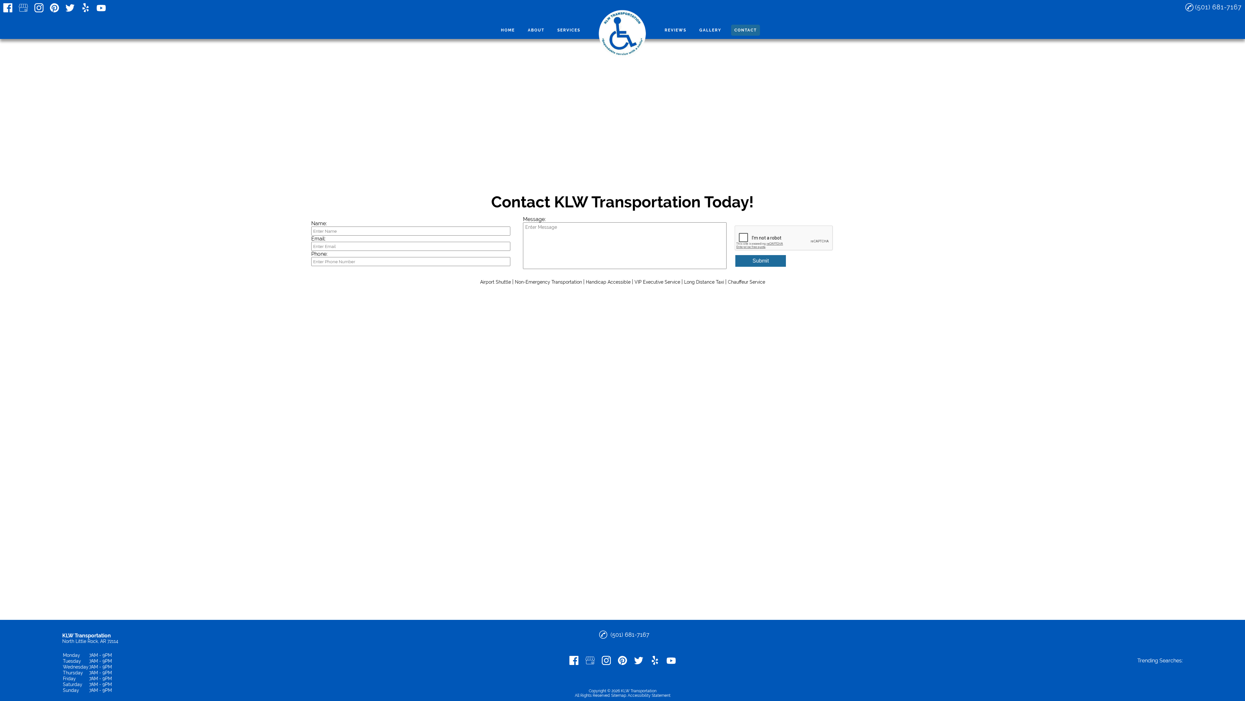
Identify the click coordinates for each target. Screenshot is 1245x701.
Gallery (710, 30)
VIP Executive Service (657, 282)
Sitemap (618, 695)
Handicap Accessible (608, 282)
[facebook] (7, 7)
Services (568, 30)
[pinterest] (54, 7)
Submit (761, 261)
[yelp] (85, 7)
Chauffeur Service (746, 282)
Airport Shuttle (495, 282)
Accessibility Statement (649, 695)
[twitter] (70, 7)
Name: (319, 223)
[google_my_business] (23, 7)
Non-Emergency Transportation (548, 282)
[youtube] (101, 7)
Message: (534, 219)
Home (508, 30)
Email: (318, 239)
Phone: (319, 254)
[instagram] (38, 7)
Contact (745, 30)
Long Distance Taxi (704, 282)
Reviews (675, 30)
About (536, 30)
